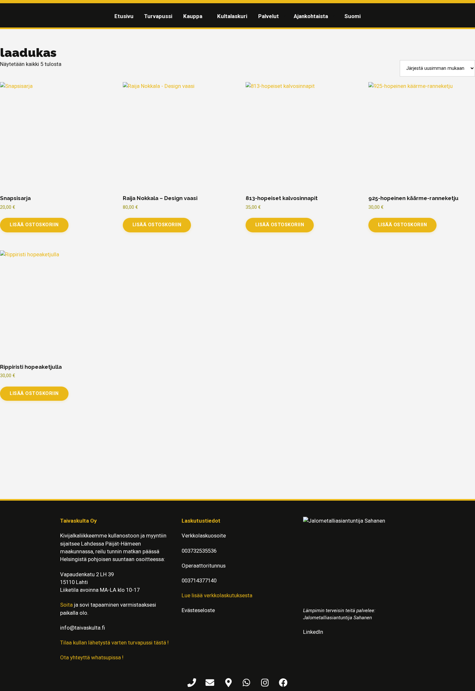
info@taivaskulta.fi (82, 627)
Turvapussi (158, 16)
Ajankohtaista (311, 16)
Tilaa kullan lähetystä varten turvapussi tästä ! (114, 642)
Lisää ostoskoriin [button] (34, 225)
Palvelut (268, 16)
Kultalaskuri (232, 16)
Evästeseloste (198, 610)
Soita (66, 604)
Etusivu (123, 16)
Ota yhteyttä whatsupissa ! (91, 657)
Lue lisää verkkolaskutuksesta (217, 595)
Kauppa (192, 16)
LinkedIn (313, 632)
